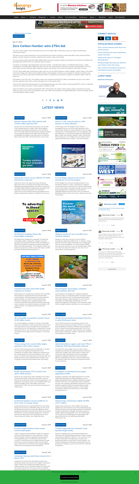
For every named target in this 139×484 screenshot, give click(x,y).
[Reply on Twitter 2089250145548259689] (99, 262)
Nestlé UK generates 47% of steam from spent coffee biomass (30, 372)
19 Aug (118, 215)
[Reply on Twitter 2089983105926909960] (99, 243)
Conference (83, 17)
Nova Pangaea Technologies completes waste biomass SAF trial (70, 290)
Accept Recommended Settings (69, 477)
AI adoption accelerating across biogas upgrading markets (70, 372)
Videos (60, 17)
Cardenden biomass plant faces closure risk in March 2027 (32, 457)
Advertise (102, 17)
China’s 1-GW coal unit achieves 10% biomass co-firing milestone (70, 122)
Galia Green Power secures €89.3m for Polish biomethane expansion (32, 179)
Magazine (42, 17)
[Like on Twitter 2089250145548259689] (108, 262)
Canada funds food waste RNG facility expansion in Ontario (29, 290)
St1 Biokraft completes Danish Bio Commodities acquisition (27, 235)
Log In (110, 17)
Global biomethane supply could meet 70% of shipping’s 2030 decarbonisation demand (73, 345)
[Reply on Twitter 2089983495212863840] (99, 225)
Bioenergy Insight (108, 215)
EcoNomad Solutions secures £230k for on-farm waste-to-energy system (31, 402)
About (92, 17)
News (23, 17)
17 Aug (118, 249)
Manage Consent (65, 482)
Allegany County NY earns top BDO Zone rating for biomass (71, 235)
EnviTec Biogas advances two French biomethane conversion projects (70, 179)
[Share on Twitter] (50, 100)
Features (33, 17)
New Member (120, 17)
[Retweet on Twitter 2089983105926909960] (103, 243)
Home (16, 17)
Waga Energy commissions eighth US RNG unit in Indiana (72, 402)
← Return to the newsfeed (22, 33)
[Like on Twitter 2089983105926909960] (107, 243)
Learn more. (84, 472)
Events (52, 17)
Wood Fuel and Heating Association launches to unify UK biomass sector (73, 319)
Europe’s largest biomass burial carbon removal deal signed (29, 429)
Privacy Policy (74, 482)
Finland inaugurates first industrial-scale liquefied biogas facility (71, 429)
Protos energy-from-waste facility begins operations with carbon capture (30, 345)
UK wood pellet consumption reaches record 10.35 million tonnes (31, 319)
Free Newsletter (71, 17)
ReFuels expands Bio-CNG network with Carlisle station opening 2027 (30, 122)
